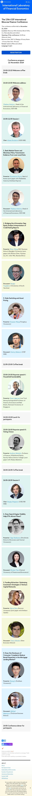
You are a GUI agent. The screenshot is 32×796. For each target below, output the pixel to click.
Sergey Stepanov (13, 502)
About (4, 763)
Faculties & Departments (7, 772)
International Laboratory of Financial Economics (16, 6)
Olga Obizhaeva (15, 538)
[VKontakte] (3, 741)
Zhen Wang (14, 249)
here (22, 785)
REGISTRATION (16, 52)
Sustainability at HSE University (9, 769)
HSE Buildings (5, 778)
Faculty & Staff (5, 776)
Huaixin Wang (15, 322)
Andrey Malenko (15, 453)
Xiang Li (12, 681)
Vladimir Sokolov (9, 104)
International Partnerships (7, 774)
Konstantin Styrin (16, 176)
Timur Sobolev (15, 641)
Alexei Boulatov (12, 140)
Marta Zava (14, 608)
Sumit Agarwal (15, 398)
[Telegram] (5, 741)
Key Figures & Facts (6, 767)
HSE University (7, 2)
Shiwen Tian (15, 570)
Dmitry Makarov (16, 352)
